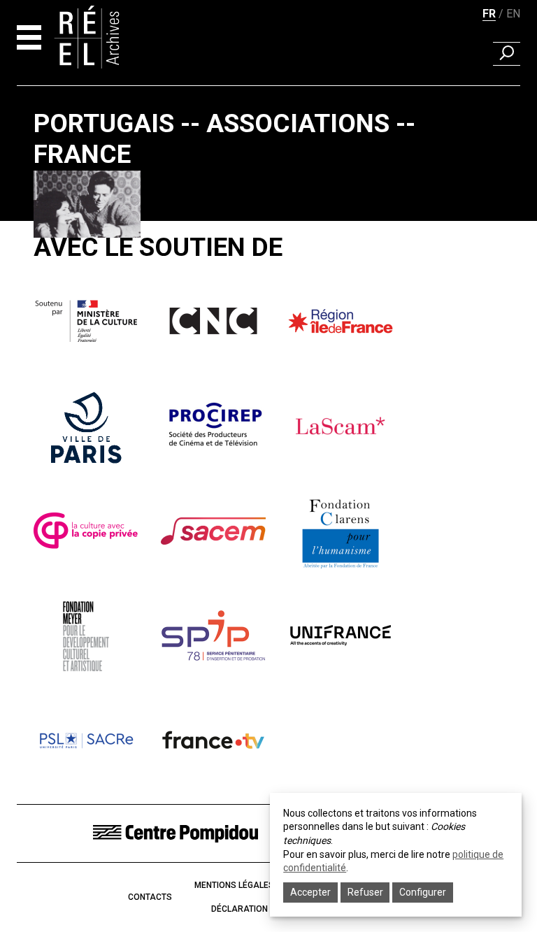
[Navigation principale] (29, 37)
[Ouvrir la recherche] (507, 54)
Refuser (365, 892)
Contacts (150, 897)
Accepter (310, 892)
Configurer (422, 892)
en (513, 13)
